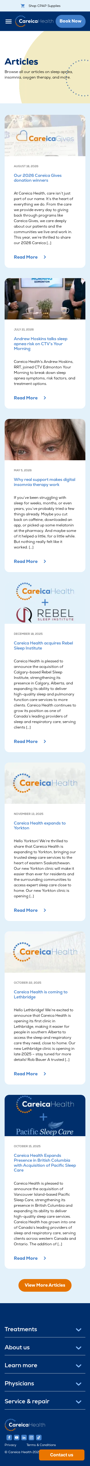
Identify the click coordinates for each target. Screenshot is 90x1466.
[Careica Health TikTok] (39, 1437)
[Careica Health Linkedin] (24, 1437)
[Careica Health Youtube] (16, 1437)
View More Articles (45, 1285)
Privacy (10, 1445)
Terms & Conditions (41, 1445)
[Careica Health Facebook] (9, 1437)
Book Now (70, 21)
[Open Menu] (10, 21)
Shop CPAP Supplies (44, 6)
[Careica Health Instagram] (31, 1437)
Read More (26, 257)
